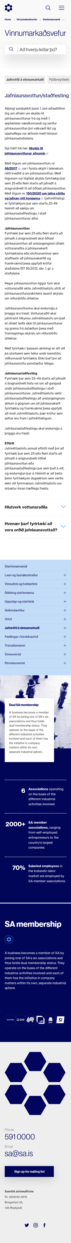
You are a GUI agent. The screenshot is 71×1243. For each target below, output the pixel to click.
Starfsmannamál (51, 19)
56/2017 (11, 168)
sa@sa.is (19, 1153)
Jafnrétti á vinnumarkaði (25, 79)
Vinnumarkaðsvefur (27, 19)
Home (8, 19)
